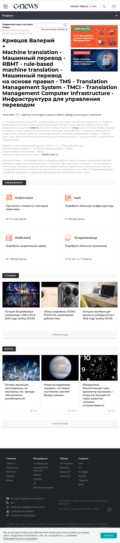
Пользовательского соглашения (20, 538)
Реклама (64, 467)
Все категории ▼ (54, 29)
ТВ (34, 483)
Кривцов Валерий (28, 40)
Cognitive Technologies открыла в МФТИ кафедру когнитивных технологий (61, 114)
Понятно (108, 535)
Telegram (83, 480)
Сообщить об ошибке (22, 511)
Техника (37, 478)
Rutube (82, 475)
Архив (9, 480)
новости (34, 127)
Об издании (66, 463)
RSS (13, 502)
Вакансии (65, 471)
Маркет (37, 474)
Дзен (81, 484)
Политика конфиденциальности (28, 506)
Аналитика (12, 467)
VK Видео (83, 471)
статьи (75, 127)
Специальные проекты (40, 469)
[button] (104, 6)
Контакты (65, 475)
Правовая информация (23, 515)
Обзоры (10, 475)
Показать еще (60, 334)
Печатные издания (43, 487)
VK (79, 467)
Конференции (40, 463)
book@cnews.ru (50, 154)
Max (80, 463)
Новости (10, 463)
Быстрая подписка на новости (27, 498)
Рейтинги (11, 471)
